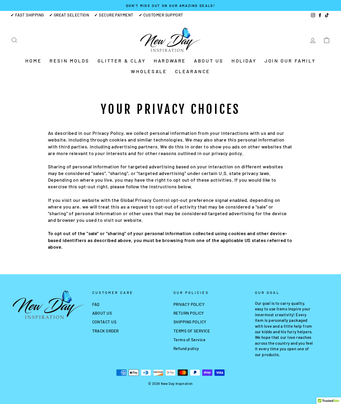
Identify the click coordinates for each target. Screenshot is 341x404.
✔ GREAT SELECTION (69, 15)
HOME (33, 61)
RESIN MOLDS (70, 61)
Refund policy (186, 348)
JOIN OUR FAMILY (290, 61)
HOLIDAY (244, 61)
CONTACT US (104, 321)
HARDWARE (170, 61)
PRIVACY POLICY (189, 304)
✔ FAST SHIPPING (27, 15)
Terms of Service (189, 339)
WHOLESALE (149, 71)
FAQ (96, 304)
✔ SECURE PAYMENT (113, 15)
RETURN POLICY (188, 313)
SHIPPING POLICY (189, 321)
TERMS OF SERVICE (191, 330)
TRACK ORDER (105, 330)
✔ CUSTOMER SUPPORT (161, 15)
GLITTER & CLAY (122, 61)
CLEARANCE (192, 71)
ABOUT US (209, 61)
